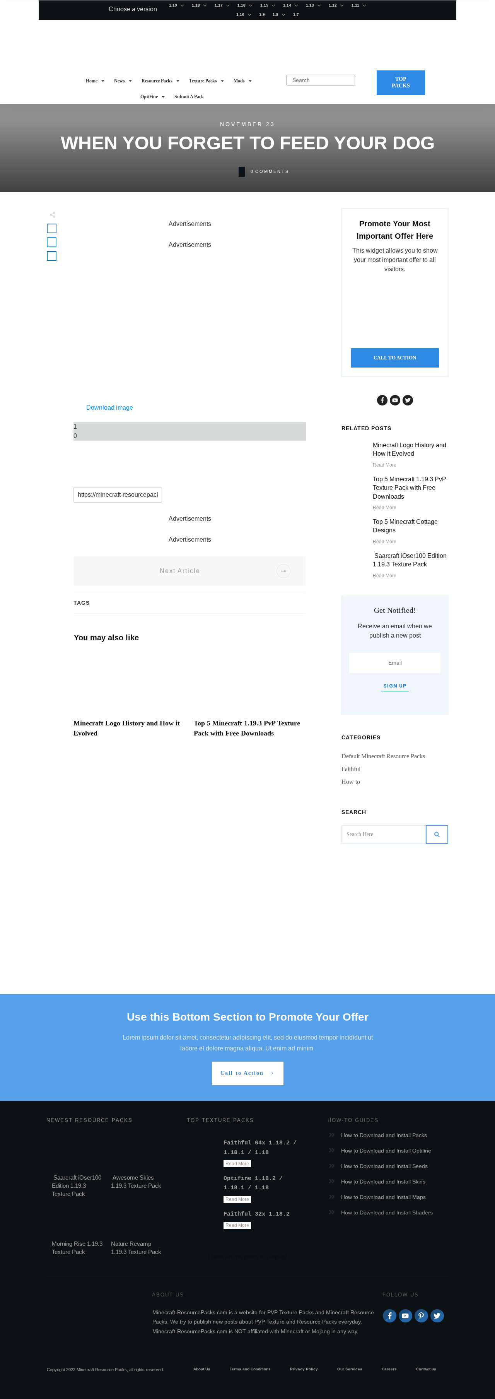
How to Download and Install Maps (383, 1197)
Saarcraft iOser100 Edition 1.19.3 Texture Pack (76, 1185)
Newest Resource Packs (89, 1120)
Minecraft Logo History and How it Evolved (129, 699)
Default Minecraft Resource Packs (383, 756)
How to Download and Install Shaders (387, 1212)
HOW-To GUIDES (353, 1120)
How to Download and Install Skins (383, 1181)
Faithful (350, 769)
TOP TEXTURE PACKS (220, 1120)
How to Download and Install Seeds (384, 1166)
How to (350, 781)
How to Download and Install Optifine (386, 1151)
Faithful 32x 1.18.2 (257, 1214)
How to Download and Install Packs (384, 1135)
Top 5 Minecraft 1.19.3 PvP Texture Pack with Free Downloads (409, 488)
